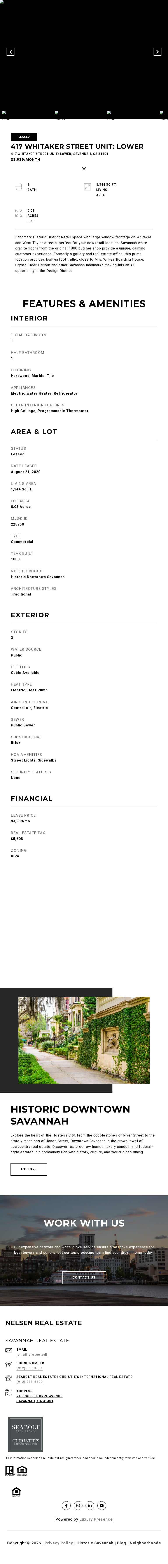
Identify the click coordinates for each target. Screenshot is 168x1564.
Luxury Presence (96, 1519)
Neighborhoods (145, 1543)
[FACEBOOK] (66, 1505)
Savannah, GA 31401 (34, 1401)
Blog (121, 1543)
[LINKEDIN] (90, 1505)
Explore (29, 1169)
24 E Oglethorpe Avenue (39, 1396)
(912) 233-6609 (29, 1382)
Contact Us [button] (84, 1277)
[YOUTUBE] (101, 1505)
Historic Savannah (95, 1543)
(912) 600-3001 (29, 1368)
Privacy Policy (59, 1543)
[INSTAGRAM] (78, 1505)
